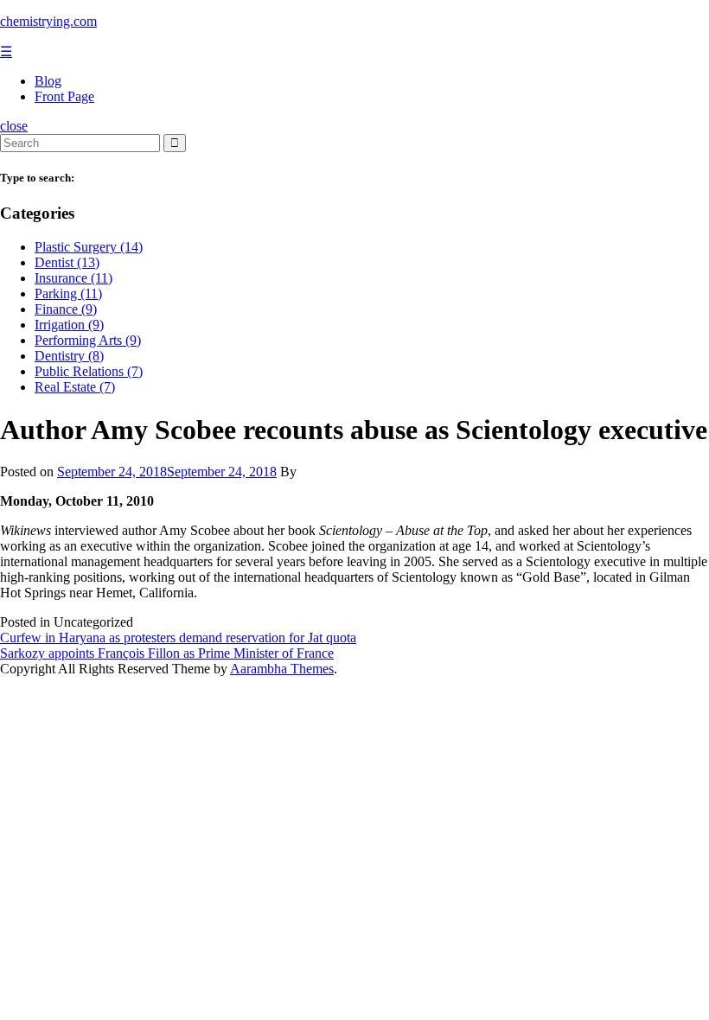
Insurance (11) (73, 278)
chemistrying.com (48, 21)
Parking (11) (68, 293)
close (14, 125)
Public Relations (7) (89, 371)
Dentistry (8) (69, 355)
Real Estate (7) (75, 386)
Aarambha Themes (282, 668)
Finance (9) (66, 309)
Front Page (64, 96)
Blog (48, 80)
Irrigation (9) (69, 324)
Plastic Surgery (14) (89, 246)
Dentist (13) (67, 262)
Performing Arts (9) (88, 340)
